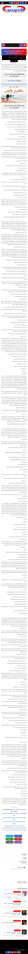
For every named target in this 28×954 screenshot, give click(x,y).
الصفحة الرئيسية (21, 57)
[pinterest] (14, 3)
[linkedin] (23, 3)
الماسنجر (13, 828)
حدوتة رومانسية (12, 80)
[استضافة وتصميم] (22, 952)
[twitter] (12, 3)
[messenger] (21, 3)
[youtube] (16, 3)
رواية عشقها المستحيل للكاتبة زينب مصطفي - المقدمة (12, 913)
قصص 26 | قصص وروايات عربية (9, 950)
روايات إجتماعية (15, 57)
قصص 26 (20, 69)
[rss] (19, 952)
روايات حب (9, 57)
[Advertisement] (14, 28)
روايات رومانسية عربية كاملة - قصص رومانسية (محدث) (12, 904)
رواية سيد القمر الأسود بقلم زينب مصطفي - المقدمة (13, 933)
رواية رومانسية (22, 59)
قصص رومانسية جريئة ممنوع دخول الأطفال (13, 894)
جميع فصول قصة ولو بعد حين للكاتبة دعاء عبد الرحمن (12, 830)
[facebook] (10, 3)
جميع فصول (16, 822)
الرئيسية (22, 45)
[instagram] (18, 3)
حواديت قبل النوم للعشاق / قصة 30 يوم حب (11, 923)
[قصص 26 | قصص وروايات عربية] (14, 9)
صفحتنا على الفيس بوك (16, 826)
